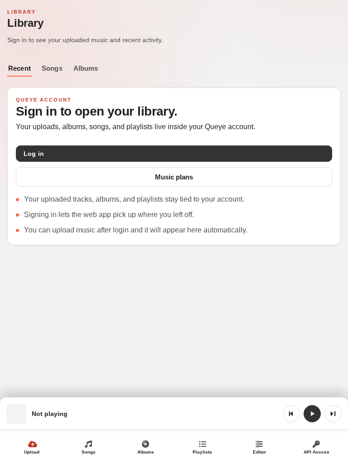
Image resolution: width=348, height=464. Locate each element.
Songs (52, 68)
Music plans (174, 177)
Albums (85, 68)
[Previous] (291, 413)
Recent (19, 68)
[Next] (333, 413)
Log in (34, 153)
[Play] (312, 413)
